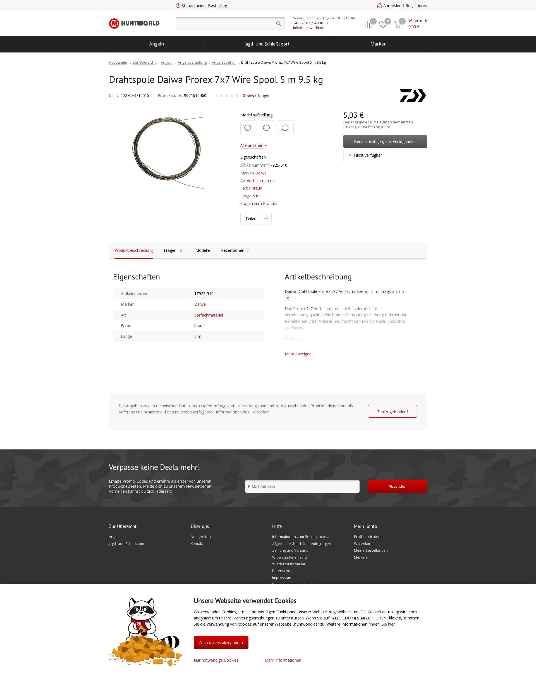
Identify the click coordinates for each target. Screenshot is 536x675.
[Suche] (230, 23)
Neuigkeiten (201, 537)
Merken (360, 557)
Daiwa (261, 173)
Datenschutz (282, 571)
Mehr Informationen (283, 660)
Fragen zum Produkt (258, 203)
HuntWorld (134, 23)
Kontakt (197, 544)
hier (391, 624)
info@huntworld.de (308, 27)
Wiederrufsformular (288, 564)
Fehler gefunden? (392, 411)
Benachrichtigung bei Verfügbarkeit (385, 141)
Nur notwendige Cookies (216, 660)
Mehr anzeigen (298, 353)
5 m (256, 195)
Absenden (397, 486)
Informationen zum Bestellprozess (301, 537)
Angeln (156, 44)
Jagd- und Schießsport (267, 44)
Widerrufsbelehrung (289, 557)
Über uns (200, 526)
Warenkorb (363, 544)
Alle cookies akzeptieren (221, 642)
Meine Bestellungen (371, 550)
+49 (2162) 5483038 (310, 22)
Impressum (281, 578)
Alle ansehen (251, 145)
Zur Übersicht (123, 526)
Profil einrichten (367, 537)
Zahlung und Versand (290, 550)
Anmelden (392, 5)
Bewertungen (257, 95)
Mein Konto (365, 526)
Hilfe (277, 526)
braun (257, 188)
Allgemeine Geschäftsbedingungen (301, 544)
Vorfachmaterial (261, 180)
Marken (378, 44)
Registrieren (416, 5)
